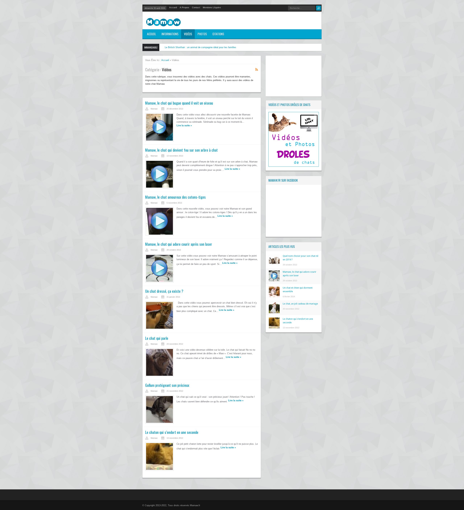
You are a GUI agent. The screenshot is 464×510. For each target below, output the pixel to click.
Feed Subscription (256, 69)
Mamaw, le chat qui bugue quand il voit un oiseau (179, 103)
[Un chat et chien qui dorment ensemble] (274, 296)
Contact (196, 7)
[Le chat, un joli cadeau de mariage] (274, 312)
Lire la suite (184, 125)
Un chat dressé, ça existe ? (164, 291)
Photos (202, 34)
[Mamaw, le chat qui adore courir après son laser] (274, 280)
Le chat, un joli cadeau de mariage (300, 303)
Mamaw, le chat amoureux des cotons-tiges (175, 197)
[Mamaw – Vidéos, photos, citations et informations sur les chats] (163, 22)
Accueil (173, 7)
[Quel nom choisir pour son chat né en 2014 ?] (274, 264)
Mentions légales (212, 7)
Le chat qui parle (156, 338)
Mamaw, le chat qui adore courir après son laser (178, 244)
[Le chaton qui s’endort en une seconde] (274, 327)
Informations (169, 34)
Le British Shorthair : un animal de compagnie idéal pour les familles (200, 47)
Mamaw (154, 109)
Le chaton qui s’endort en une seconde (171, 432)
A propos (184, 7)
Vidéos (188, 34)
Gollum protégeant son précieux (167, 385)
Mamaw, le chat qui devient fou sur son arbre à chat (181, 150)
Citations (218, 34)
